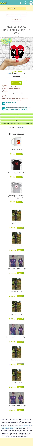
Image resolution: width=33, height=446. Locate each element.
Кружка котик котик (16, 149)
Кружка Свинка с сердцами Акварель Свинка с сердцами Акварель (16, 196)
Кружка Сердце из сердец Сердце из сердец (16, 172)
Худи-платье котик (16, 223)
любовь (20, 127)
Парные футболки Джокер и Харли (16, 268)
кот (23, 127)
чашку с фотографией (7, 428)
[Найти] (8, 8)
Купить (14, 83)
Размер (10, 73)
